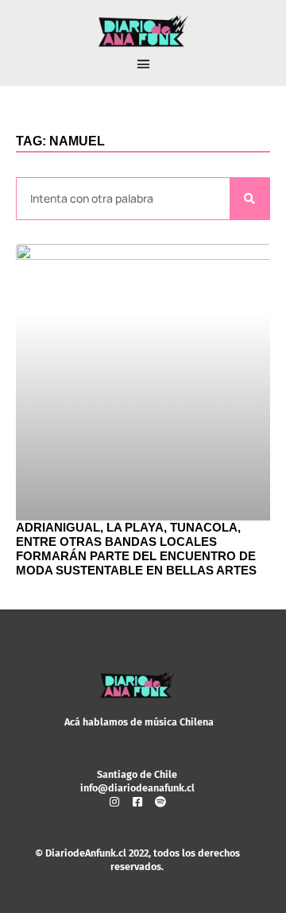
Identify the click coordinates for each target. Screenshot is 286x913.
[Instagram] (114, 801)
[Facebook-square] (137, 801)
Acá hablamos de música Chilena (139, 722)
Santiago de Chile (137, 774)
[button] (143, 64)
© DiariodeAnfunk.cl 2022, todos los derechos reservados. (137, 859)
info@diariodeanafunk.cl (137, 788)
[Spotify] (160, 801)
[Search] (249, 199)
